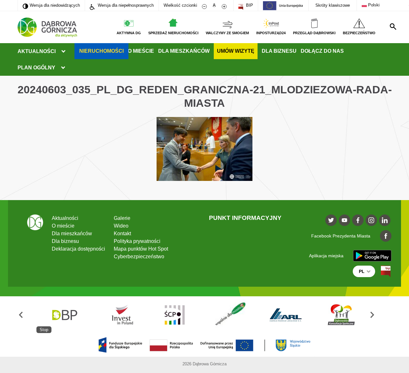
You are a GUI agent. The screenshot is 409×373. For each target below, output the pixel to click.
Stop (44, 329)
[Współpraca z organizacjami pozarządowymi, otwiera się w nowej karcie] (230, 314)
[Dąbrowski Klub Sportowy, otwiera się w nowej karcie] (341, 314)
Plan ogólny (36, 67)
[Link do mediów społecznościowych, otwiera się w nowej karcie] (331, 220)
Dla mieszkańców (184, 51)
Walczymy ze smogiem (227, 33)
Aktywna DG (129, 33)
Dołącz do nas (322, 51)
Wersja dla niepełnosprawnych (125, 5)
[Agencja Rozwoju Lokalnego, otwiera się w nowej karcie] (286, 314)
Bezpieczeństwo (359, 33)
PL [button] (362, 271)
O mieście (141, 51)
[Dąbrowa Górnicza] (47, 27)
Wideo (121, 226)
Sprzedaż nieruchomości (173, 33)
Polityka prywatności (137, 241)
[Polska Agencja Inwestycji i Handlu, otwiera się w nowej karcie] (119, 314)
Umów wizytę (235, 51)
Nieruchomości (101, 51)
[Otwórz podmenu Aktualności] (63, 51)
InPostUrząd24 (271, 33)
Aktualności (37, 51)
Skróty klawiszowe (332, 5)
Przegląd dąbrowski (314, 33)
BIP (249, 5)
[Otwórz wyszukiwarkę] (393, 27)
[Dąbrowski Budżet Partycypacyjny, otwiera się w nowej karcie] (64, 314)
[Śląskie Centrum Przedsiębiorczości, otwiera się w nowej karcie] (175, 314)
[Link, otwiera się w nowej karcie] (385, 271)
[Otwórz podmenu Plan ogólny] (63, 67)
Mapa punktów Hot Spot (141, 249)
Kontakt (122, 233)
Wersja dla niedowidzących (51, 5)
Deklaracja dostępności (78, 249)
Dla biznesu (279, 51)
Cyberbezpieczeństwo (139, 256)
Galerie (122, 218)
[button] (27, 314)
